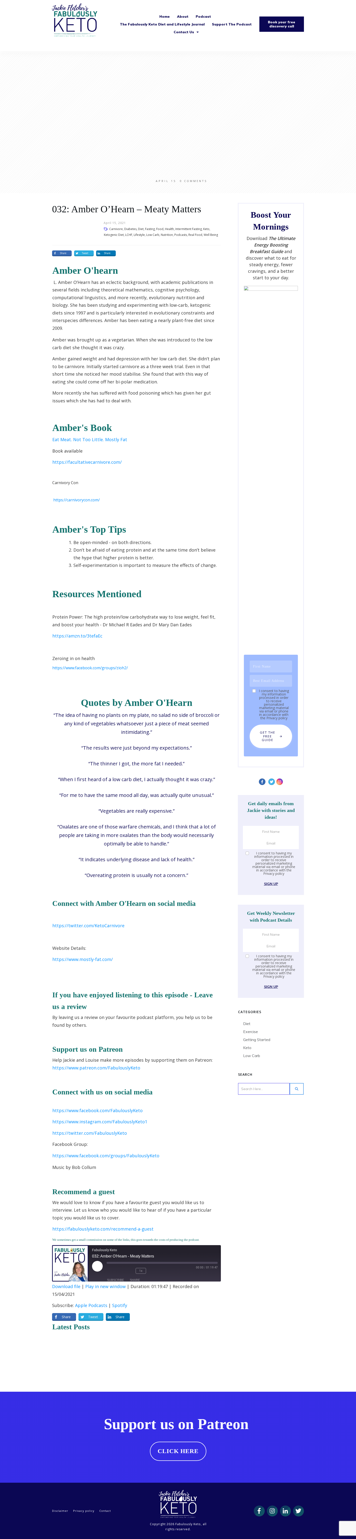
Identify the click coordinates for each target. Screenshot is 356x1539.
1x (140, 1271)
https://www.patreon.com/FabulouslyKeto (96, 1068)
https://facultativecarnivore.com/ (87, 462)
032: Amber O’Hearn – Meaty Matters (126, 209)
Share (135, 1280)
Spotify (119, 1305)
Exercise (250, 1031)
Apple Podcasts (91, 1305)
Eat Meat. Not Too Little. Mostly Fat (89, 439)
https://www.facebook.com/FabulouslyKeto (97, 1110)
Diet (246, 1023)
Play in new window (105, 1286)
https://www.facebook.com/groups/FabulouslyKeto (105, 1155)
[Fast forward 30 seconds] (155, 1271)
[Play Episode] (97, 1266)
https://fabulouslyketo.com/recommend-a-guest (103, 1229)
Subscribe (115, 1280)
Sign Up (271, 884)
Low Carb (251, 1055)
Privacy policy (276, 718)
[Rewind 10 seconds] (128, 1271)
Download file (66, 1286)
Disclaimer (60, 1511)
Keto (247, 1047)
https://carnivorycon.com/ (76, 500)
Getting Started (256, 1039)
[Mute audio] (114, 1270)
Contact (105, 1511)
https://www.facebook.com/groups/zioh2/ (90, 667)
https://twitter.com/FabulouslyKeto (89, 1133)
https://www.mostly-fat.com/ (82, 959)
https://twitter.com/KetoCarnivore (88, 925)
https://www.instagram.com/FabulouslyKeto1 (99, 1122)
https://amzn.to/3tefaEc (77, 636)
